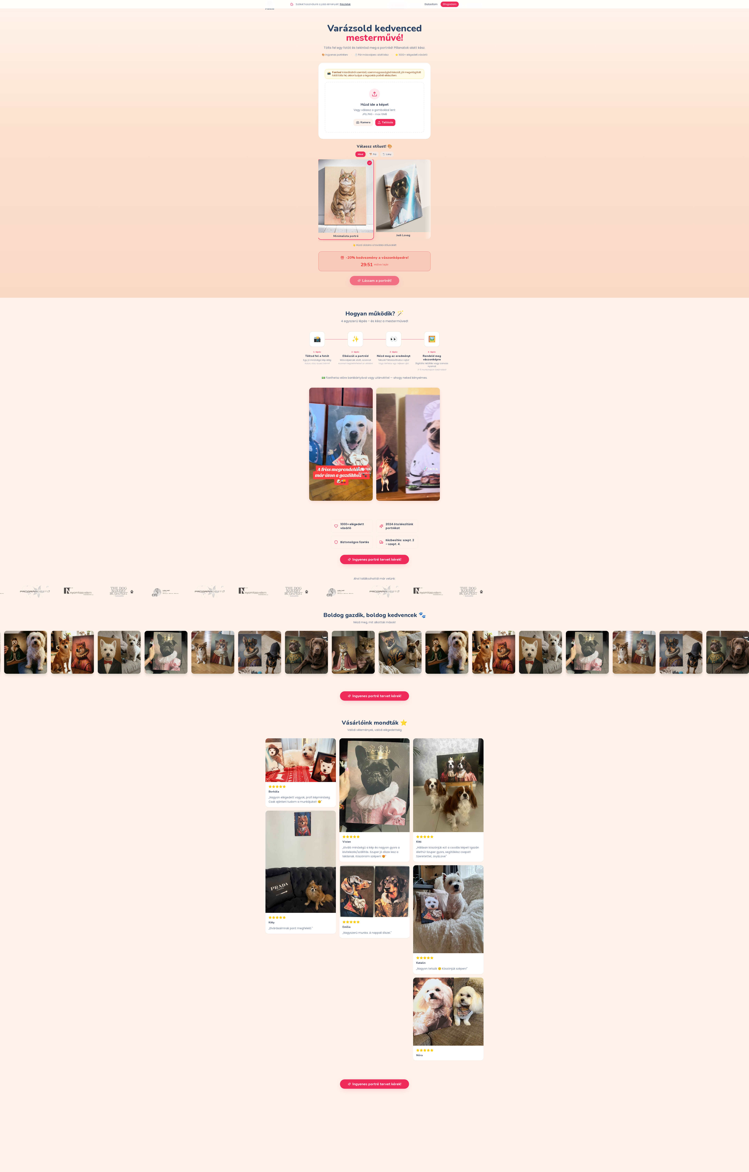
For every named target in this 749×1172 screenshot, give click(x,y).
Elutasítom (431, 4)
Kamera (365, 122)
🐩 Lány (386, 154)
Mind (360, 154)
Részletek (345, 4)
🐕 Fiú (372, 154)
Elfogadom (449, 4)
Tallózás (387, 122)
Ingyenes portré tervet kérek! (376, 559)
